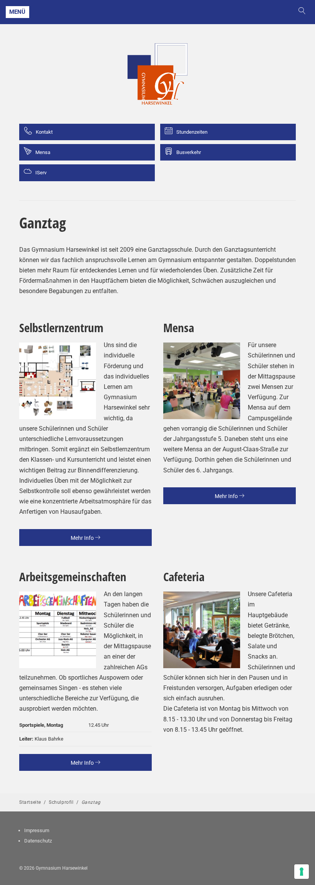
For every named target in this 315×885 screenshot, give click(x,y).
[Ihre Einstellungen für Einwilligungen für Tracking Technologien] (301, 871)
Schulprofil (61, 802)
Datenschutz (38, 841)
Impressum (36, 830)
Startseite (30, 802)
